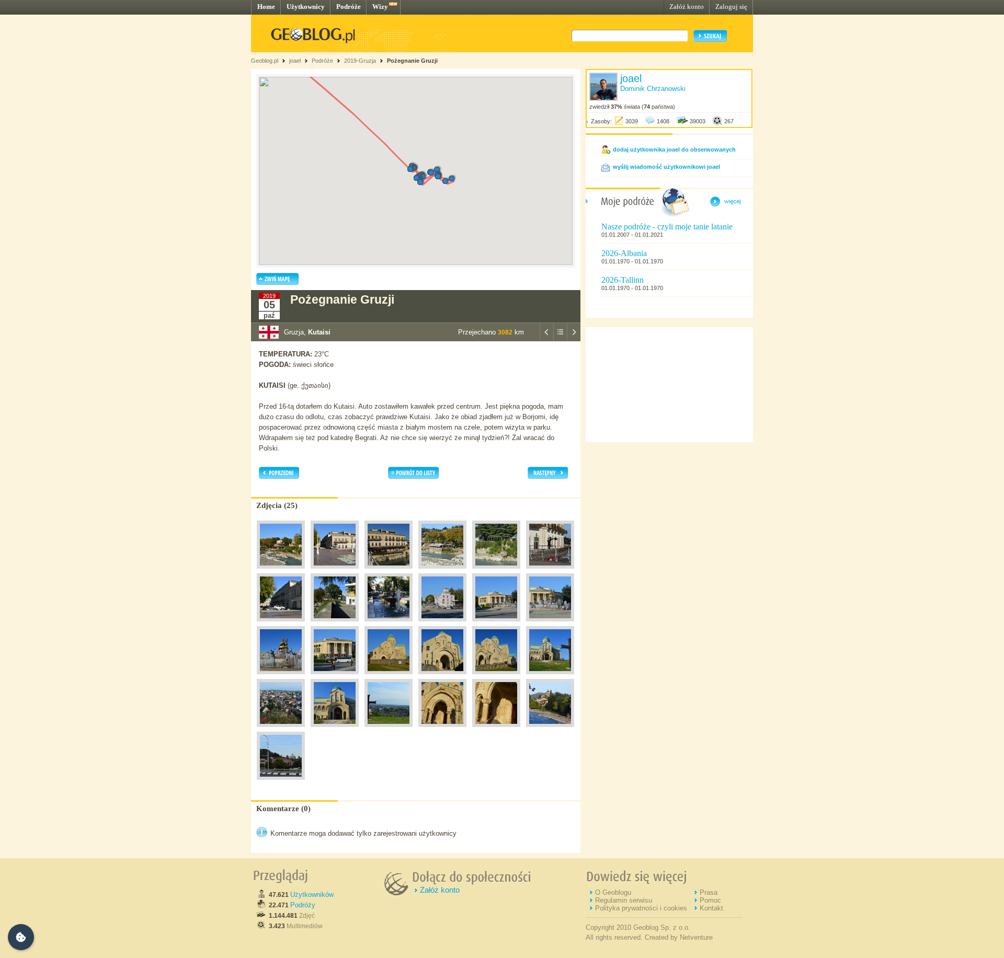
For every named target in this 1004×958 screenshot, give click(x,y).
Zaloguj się (731, 6)
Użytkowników (312, 894)
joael (295, 60)
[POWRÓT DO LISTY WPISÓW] (560, 339)
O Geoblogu (613, 892)
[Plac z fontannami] (442, 624)
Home (266, 6)
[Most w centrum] (550, 729)
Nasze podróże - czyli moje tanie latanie (667, 226)
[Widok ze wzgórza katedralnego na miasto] (281, 729)
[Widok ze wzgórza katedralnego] (388, 729)
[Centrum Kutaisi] (281, 571)
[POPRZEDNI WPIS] (546, 339)
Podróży (302, 905)
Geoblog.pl (264, 60)
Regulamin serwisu (623, 900)
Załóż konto (686, 6)
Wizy (380, 6)
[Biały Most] (335, 571)
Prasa (708, 892)
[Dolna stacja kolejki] (335, 624)
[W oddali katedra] (281, 782)
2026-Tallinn (622, 279)
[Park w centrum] (388, 624)
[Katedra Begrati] (388, 677)
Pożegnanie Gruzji (412, 60)
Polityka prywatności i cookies (641, 908)
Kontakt (711, 908)
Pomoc (710, 900)
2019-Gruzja (360, 60)
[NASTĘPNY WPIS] (573, 339)
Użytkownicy (306, 6)
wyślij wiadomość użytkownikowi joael (666, 167)
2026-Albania (624, 253)
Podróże (348, 6)
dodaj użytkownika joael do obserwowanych (674, 149)
